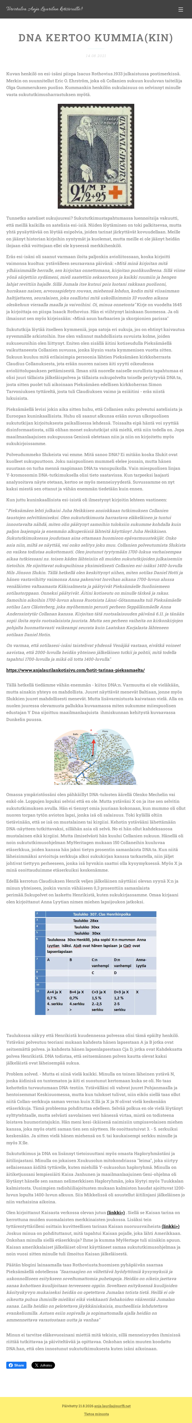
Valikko (181, 9)
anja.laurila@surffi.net (112, 1405)
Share (19, 1365)
